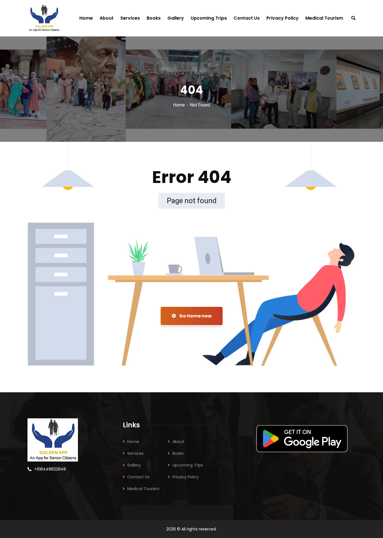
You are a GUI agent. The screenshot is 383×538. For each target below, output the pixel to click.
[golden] (43, 18)
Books (178, 453)
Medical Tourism (143, 488)
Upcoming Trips (187, 465)
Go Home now (195, 316)
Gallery (134, 465)
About (178, 441)
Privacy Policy (185, 477)
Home (179, 105)
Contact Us (138, 477)
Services (135, 453)
